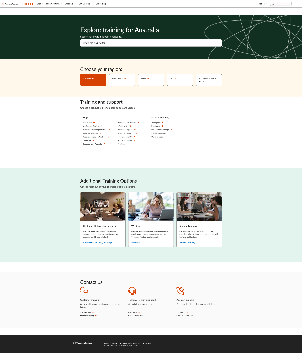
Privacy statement (130, 343)
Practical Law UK (125, 137)
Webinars (135, 242)
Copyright (107, 343)
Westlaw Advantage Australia (95, 130)
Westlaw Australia (90, 133)
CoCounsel (87, 123)
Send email (132, 313)
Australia (87, 79)
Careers (151, 343)
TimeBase (87, 140)
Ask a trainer (85, 313)
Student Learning (187, 242)
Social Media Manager (160, 130)
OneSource (155, 126)
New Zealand (117, 78)
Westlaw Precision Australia (94, 137)
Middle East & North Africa (207, 80)
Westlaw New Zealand (127, 123)
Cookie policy (117, 343)
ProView (121, 144)
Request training (87, 316)
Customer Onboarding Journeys (97, 242)
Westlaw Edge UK (125, 130)
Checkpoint (156, 123)
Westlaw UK (123, 126)
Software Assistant (159, 133)
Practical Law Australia (92, 144)
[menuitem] (28, 4)
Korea (143, 78)
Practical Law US (125, 140)
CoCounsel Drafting (91, 126)
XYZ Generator (157, 137)
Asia (171, 78)
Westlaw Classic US (126, 133)
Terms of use (142, 343)
